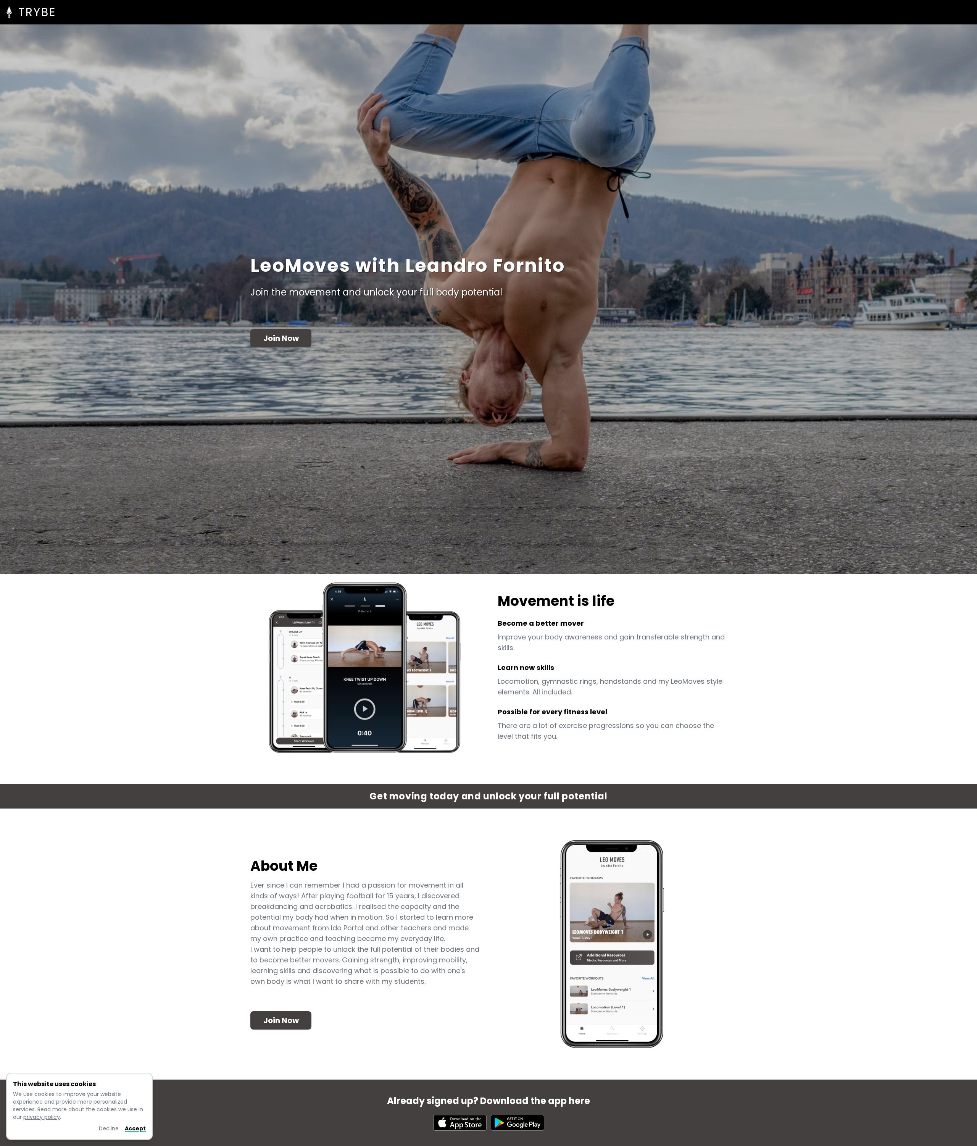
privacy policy (41, 1117)
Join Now (281, 338)
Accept (135, 1128)
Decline (109, 1128)
